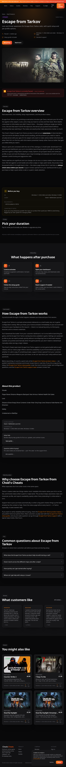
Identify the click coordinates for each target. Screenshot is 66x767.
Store (5, 6)
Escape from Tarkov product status (44, 361)
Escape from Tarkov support (48, 516)
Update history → (60, 17)
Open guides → (10, 441)
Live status (15, 95)
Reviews (25, 6)
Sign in (52, 5)
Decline (52, 762)
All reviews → (58, 600)
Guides (18, 6)
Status (11, 6)
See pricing (7, 42)
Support (37, 6)
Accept (59, 762)
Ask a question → (10, 454)
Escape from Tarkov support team (26, 367)
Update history (23, 95)
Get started (60, 5)
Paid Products (11, 14)
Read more (18, 42)
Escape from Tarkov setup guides (20, 365)
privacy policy (36, 758)
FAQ (31, 6)
